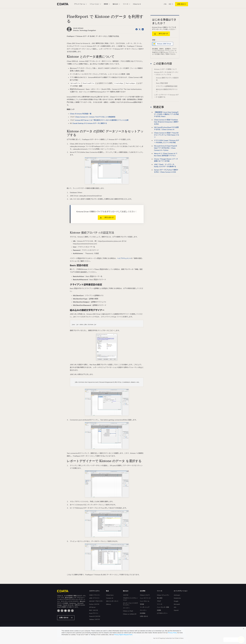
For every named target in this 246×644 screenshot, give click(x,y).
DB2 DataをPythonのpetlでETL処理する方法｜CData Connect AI (166, 128)
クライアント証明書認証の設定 (166, 86)
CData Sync (110, 595)
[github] (69, 610)
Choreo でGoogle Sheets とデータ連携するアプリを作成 (166, 160)
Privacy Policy (172, 632)
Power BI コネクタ (94, 616)
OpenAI (176, 610)
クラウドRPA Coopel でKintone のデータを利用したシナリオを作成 (166, 141)
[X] (62, 610)
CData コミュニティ (163, 595)
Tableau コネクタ (94, 619)
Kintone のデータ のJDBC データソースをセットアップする (166, 73)
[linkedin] (58, 610)
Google (176, 601)
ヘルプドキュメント (124, 258)
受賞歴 (142, 604)
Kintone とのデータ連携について (165, 69)
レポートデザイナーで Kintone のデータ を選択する (166, 96)
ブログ (159, 601)
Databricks (177, 598)
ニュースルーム (144, 601)
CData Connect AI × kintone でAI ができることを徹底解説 (95, 117)
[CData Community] (72, 610)
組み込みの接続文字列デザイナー (167, 90)
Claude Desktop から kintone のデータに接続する (89, 123)
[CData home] (64, 4)
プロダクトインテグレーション (130, 599)
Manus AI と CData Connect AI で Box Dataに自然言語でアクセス (165, 154)
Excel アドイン (93, 613)
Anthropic (177, 595)
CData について (145, 595)
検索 (170, 4)
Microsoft (177, 604)
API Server (92, 607)
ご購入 (165, 4)
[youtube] (65, 610)
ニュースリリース (145, 598)
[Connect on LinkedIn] (143, 29)
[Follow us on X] (140, 29)
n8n (175, 607)
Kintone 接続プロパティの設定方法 (167, 79)
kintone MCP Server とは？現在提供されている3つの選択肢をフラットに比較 (101, 120)
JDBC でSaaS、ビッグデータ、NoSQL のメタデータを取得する (165, 165)
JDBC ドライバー (94, 598)
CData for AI (137, 4)
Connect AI (109, 598)
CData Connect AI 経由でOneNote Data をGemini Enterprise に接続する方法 (166, 122)
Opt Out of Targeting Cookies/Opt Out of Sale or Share (168, 638)
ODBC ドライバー (94, 595)
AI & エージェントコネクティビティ (130, 604)
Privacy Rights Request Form (123, 634)
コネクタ (125, 595)
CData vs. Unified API (129, 614)
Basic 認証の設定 (162, 83)
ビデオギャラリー (162, 613)
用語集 (159, 610)
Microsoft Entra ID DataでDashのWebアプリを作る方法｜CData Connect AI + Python (165, 148)
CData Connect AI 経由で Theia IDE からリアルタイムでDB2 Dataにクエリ (166, 135)
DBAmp (108, 604)
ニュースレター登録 (163, 607)
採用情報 (142, 613)
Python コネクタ (94, 604)
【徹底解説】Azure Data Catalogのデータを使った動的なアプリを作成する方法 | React (166, 114)
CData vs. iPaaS (128, 611)
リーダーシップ (144, 607)
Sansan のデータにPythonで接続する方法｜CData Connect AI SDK (166, 171)
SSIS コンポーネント (112, 601)
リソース (159, 604)
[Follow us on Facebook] (137, 29)
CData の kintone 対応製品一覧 (80, 114)
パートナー (126, 608)
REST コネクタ (93, 610)
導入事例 (159, 598)
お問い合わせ (181, 4)
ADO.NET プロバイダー (96, 601)
